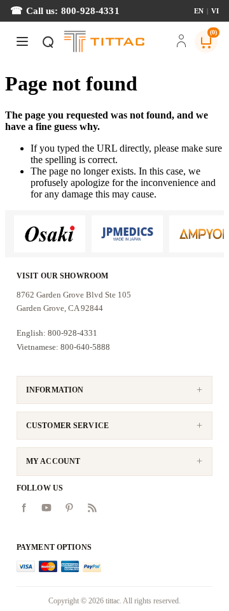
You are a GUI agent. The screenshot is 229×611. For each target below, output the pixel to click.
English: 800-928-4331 (57, 333)
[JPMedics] (127, 233)
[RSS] (92, 508)
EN (199, 11)
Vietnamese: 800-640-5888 (63, 347)
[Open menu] (22, 41)
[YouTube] (46, 508)
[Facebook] (24, 508)
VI (215, 11)
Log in (181, 42)
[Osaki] (49, 233)
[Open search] (48, 41)
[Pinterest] (69, 508)
